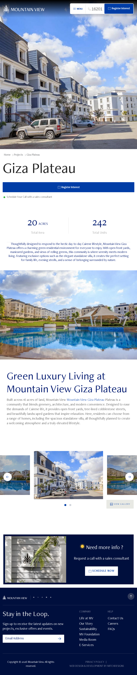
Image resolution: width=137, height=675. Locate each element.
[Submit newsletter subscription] (59, 639)
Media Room (87, 640)
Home (7, 155)
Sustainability (88, 629)
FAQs (111, 629)
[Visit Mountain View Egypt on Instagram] (42, 597)
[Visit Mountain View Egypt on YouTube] (50, 597)
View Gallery (122, 504)
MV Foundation (89, 634)
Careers (113, 624)
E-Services (86, 645)
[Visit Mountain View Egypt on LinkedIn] (46, 597)
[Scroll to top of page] (131, 596)
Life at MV (86, 618)
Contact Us (115, 618)
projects (18, 155)
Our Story (86, 624)
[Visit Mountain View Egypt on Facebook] (33, 597)
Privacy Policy (95, 662)
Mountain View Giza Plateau (85, 400)
